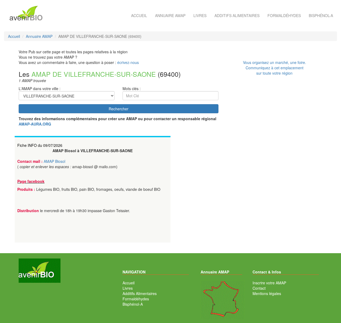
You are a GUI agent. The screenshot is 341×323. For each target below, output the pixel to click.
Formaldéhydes (284, 15)
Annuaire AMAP (170, 15)
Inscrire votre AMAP (269, 282)
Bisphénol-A (321, 15)
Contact (259, 288)
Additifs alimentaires (236, 15)
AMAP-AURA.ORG (35, 124)
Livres (199, 15)
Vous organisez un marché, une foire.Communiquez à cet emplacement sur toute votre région (274, 68)
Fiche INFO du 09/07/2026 (39, 145)
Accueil (139, 15)
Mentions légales (267, 293)
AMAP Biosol (54, 161)
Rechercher (118, 108)
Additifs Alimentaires (140, 293)
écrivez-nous (128, 62)
